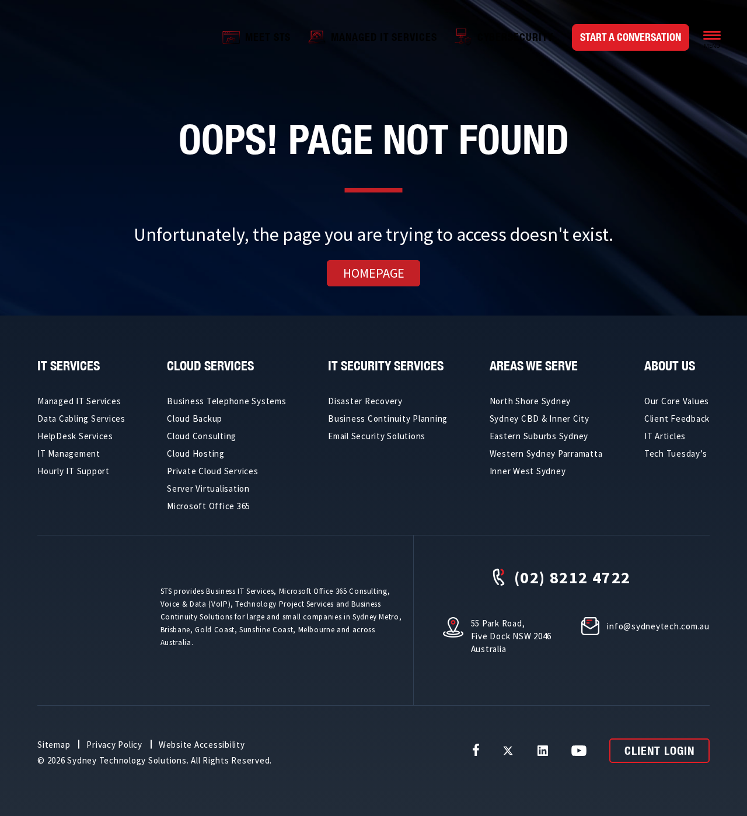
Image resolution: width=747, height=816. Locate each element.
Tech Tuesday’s (675, 453)
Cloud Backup (194, 418)
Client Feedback (677, 418)
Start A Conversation (630, 37)
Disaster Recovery (365, 401)
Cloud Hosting (196, 453)
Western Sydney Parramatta (546, 453)
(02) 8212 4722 (572, 577)
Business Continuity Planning (388, 418)
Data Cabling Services (81, 418)
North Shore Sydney (530, 401)
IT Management (68, 453)
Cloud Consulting (201, 436)
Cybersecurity (515, 37)
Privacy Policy (114, 744)
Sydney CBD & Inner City (539, 418)
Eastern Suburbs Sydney (539, 436)
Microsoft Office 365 (208, 506)
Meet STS (268, 37)
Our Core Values (676, 401)
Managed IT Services (384, 37)
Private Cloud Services (213, 471)
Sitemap (53, 744)
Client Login (659, 750)
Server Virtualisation (208, 488)
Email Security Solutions (376, 436)
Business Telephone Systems (227, 401)
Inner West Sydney (528, 471)
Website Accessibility (202, 744)
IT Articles (665, 436)
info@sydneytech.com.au (658, 626)
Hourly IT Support (73, 471)
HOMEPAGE (373, 273)
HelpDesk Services (75, 436)
